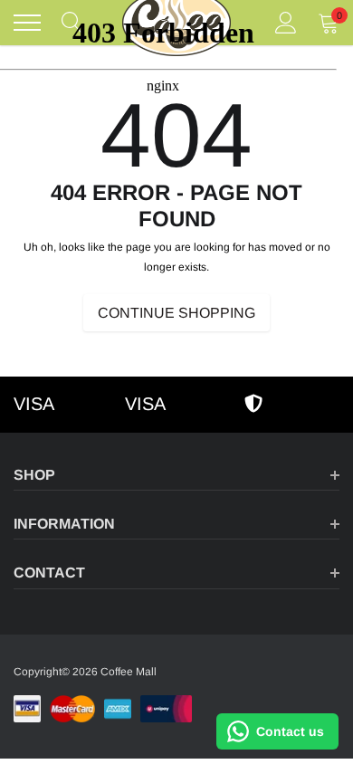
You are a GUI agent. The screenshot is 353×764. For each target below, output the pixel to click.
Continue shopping (176, 312)
